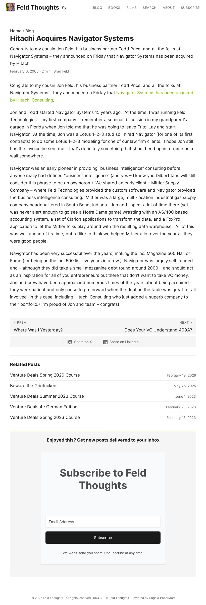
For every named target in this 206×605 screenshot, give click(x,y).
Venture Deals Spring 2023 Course (45, 417)
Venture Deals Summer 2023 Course (47, 396)
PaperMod (167, 598)
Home (15, 30)
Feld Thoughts (38, 7)
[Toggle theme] (64, 7)
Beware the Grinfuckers (34, 385)
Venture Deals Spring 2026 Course (45, 375)
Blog (29, 30)
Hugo (153, 598)
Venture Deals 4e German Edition (43, 406)
